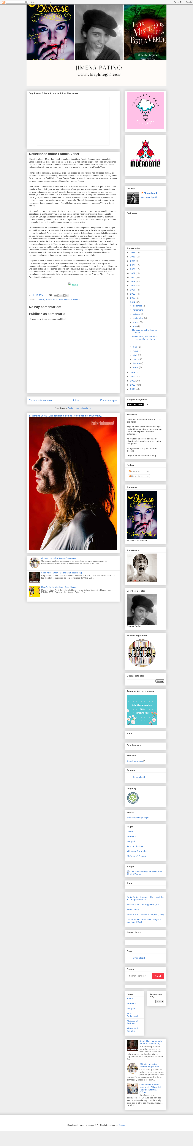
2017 (133, 290)
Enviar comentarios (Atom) (79, 408)
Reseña (76, 299)
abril (135, 355)
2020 (133, 277)
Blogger (122, 1125)
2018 (133, 285)
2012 (133, 376)
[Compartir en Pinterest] (66, 295)
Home (130, 831)
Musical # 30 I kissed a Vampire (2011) (145, 914)
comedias (40, 299)
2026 (133, 252)
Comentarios (137, 476)
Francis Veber (51, 299)
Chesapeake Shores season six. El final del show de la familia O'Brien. (150, 1088)
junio (135, 347)
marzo (136, 359)
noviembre (138, 310)
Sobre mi (131, 836)
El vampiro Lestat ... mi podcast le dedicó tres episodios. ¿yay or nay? (65, 415)
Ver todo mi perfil (149, 197)
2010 (133, 385)
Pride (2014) (133, 909)
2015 (133, 298)
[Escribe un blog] (58, 295)
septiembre (138, 318)
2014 (133, 302)
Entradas (135, 471)
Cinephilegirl (150, 193)
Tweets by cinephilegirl (138, 817)
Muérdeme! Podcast (136, 856)
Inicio (76, 400)
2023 (133, 265)
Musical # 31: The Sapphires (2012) (144, 904)
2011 (132, 381)
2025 (133, 256)
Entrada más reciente (40, 400)
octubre (137, 314)
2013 (133, 372)
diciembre (138, 306)
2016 (133, 294)
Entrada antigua (108, 400)
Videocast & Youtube (137, 851)
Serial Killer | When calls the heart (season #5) (61, 573)
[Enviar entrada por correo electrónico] (50, 295)
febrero (136, 363)
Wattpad (131, 841)
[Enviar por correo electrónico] (55, 295)
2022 (133, 269)
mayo (136, 351)
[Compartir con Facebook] (64, 295)
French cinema (65, 299)
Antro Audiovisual (135, 846)
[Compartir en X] (61, 295)
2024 (133, 261)
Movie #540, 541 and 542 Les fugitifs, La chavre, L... (144, 339)
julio (135, 326)
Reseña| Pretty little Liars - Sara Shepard (59, 587)
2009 (133, 389)
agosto (136, 322)
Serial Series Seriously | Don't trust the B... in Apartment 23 (145, 898)
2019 (133, 281)
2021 (133, 273)
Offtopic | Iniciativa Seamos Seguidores (58, 558)
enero (136, 367)
